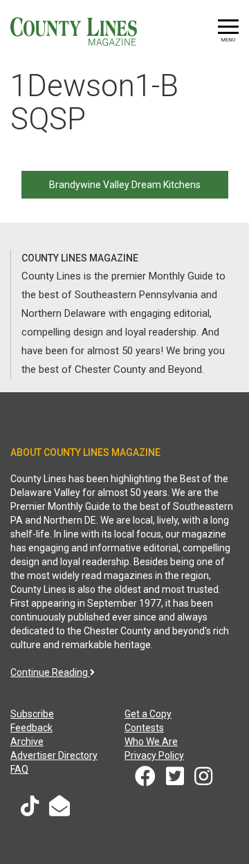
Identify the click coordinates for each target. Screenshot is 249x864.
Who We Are (151, 741)
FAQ (19, 769)
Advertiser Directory (54, 755)
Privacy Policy (154, 755)
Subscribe (32, 713)
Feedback (31, 727)
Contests (144, 727)
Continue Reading (50, 672)
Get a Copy (148, 713)
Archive (27, 741)
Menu (228, 40)
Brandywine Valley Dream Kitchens (125, 184)
